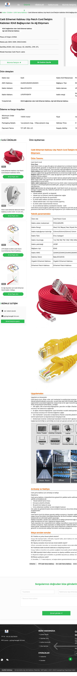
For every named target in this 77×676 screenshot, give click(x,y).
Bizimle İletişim (13, 62)
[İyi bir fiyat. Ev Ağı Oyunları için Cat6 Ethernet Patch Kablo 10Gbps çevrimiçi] (13, 273)
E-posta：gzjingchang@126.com (14, 640)
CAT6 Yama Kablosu (20, 12)
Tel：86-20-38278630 (10, 636)
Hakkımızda (53, 5)
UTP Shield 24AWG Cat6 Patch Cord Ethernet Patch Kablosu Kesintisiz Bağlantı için (11, 251)
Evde (4, 12)
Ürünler (9, 12)
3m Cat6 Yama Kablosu (63, 564)
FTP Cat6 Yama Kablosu (46, 564)
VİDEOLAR (39, 5)
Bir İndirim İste (43, 62)
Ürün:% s (27, 6)
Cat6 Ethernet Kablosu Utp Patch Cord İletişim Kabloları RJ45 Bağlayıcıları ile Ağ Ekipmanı (12, 173)
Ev (19, 5)
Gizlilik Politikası (7, 670)
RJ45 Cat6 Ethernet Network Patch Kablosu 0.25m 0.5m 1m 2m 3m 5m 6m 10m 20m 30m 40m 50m (13, 212)
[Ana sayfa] (7, 5)
